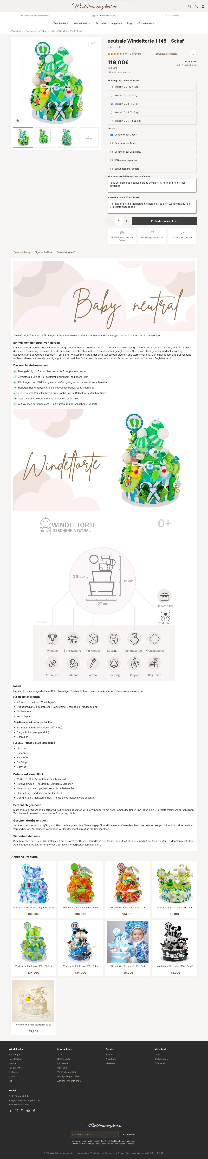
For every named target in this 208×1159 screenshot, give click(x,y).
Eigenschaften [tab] (43, 252)
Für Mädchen (15, 1059)
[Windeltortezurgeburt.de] (104, 1125)
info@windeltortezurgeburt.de (24, 1100)
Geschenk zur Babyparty (128, 151)
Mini (11, 1080)
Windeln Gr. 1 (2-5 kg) (126, 86)
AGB (59, 1054)
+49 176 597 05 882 (19, 1096)
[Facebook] (10, 1110)
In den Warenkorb (166, 221)
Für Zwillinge (15, 1067)
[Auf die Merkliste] (193, 54)
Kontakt (110, 1054)
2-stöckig (13, 1072)
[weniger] (111, 221)
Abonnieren (129, 1134)
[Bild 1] (23, 137)
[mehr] (126, 221)
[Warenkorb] (203, 6)
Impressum (62, 1063)
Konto (157, 1054)
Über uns (62, 1067)
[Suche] (189, 6)
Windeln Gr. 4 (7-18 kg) (127, 112)
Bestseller (101, 23)
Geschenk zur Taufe (125, 143)
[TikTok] (34, 1110)
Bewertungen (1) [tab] (66, 252)
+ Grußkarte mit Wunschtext (123, 197)
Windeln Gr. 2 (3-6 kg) (126, 95)
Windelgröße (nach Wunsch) (124, 80)
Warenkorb (160, 1063)
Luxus (12, 1076)
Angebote (116, 23)
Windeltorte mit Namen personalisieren (129, 176)
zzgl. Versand (124, 72)
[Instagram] (16, 1110)
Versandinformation (67, 1072)
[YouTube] (28, 1110)
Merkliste (110, 1063)
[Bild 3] (67, 137)
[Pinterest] (22, 1110)
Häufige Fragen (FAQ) (68, 1076)
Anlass (111, 128)
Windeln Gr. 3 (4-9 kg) (126, 103)
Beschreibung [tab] (22, 252)
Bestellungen (161, 1059)
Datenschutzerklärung (83, 1144)
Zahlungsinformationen (69, 1080)
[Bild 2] (45, 137)
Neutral (12, 1063)
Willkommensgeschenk (127, 160)
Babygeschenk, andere (127, 168)
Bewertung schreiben (167, 53)
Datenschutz (63, 1059)
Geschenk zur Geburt (126, 134)
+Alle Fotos (88, 137)
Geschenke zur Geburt (36, 31)
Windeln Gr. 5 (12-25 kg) (128, 120)
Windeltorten (17, 31)
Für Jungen (14, 1054)
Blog (129, 23)
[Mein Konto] (196, 6)
